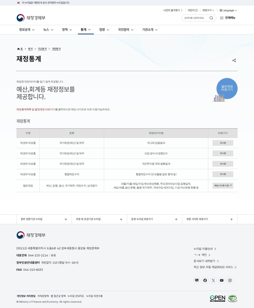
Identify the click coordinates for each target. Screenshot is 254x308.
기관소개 (147, 30)
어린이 (191, 10)
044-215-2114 (38, 255)
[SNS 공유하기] (234, 60)
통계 (83, 30)
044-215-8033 (33, 269)
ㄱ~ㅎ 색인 (200, 255)
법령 (102, 30)
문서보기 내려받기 (204, 261)
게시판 (223, 143)
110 (55, 262)
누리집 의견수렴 (94, 296)
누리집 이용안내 (203, 249)
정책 (65, 30)
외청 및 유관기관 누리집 (88, 219)
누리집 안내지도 (76, 296)
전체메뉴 (230, 17)
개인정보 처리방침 (26, 296)
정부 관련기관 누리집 (31, 219)
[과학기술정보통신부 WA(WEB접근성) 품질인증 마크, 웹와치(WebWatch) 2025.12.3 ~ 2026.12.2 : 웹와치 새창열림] (232, 299)
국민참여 (123, 30)
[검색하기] (211, 17)
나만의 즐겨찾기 (171, 10)
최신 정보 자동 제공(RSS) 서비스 (213, 267)
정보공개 (24, 30)
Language (228, 10)
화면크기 (207, 10)
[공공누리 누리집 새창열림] (217, 299)
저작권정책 (43, 296)
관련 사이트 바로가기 (197, 219)
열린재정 (227, 88)
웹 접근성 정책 (58, 296)
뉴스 (46, 30)
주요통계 (42, 48)
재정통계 (56, 48)
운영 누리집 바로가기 (142, 219)
